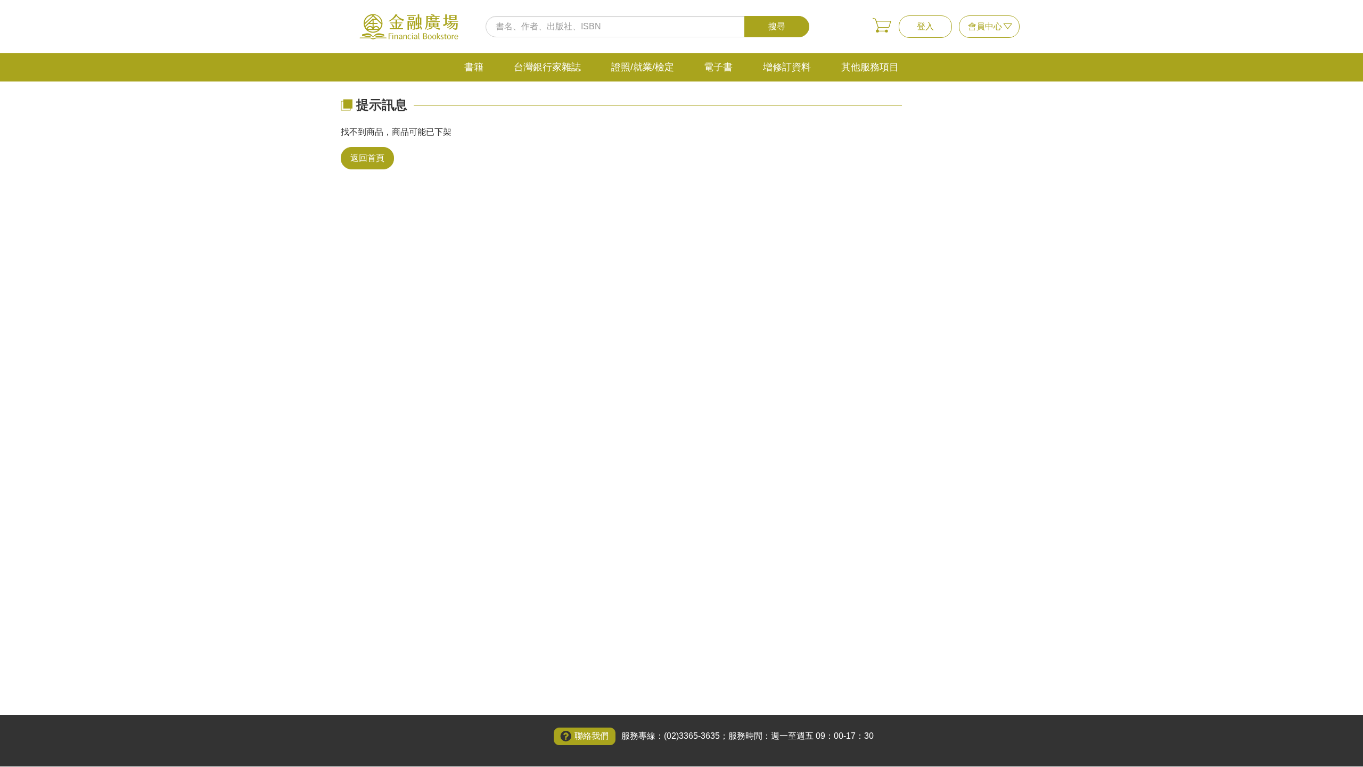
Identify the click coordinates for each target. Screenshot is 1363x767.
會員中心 (985, 26)
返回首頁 (367, 157)
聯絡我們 (591, 735)
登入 (925, 26)
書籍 (473, 67)
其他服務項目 (870, 67)
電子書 (718, 67)
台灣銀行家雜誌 (547, 67)
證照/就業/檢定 (642, 67)
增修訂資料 (787, 67)
